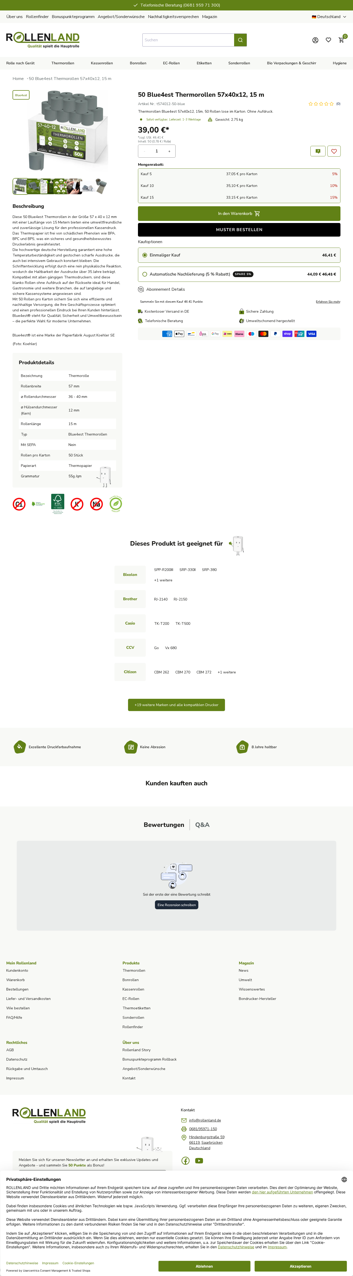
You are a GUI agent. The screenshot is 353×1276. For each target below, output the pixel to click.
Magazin (209, 17)
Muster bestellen (239, 230)
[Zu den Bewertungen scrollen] (324, 104)
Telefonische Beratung (164, 320)
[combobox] (194, 40)
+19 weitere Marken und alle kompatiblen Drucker (176, 704)
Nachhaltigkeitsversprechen (173, 17)
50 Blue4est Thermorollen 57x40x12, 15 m (70, 79)
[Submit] (240, 40)
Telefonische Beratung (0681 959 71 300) (171, 5)
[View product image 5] (74, 186)
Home (18, 79)
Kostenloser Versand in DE (167, 311)
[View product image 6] (87, 186)
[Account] (315, 40)
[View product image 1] (21, 186)
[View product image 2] (34, 186)
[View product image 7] (101, 186)
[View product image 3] (47, 186)
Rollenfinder (37, 17)
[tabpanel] (176, 886)
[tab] (164, 824)
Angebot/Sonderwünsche (121, 17)
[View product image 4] (61, 186)
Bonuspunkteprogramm (73, 17)
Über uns (14, 17)
